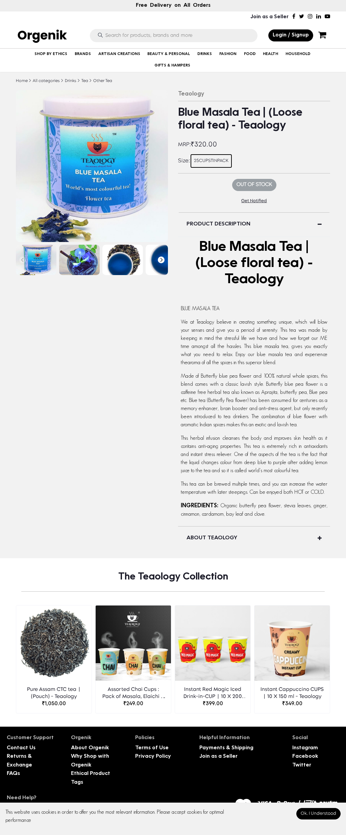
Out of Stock (254, 184)
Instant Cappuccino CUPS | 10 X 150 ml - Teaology (292, 693)
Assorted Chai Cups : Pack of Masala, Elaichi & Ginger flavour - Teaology (133, 693)
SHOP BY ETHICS (50, 54)
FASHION (228, 54)
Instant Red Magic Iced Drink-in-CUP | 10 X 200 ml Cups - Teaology (212, 693)
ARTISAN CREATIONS (119, 54)
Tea (84, 81)
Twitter (301, 765)
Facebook (305, 756)
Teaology (191, 94)
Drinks (70, 81)
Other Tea (102, 81)
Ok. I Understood (318, 813)
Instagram (305, 748)
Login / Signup (291, 35)
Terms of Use (152, 748)
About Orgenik (90, 748)
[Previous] (22, 260)
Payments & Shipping (226, 748)
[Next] (161, 260)
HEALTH (270, 54)
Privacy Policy (153, 756)
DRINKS (204, 54)
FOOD (250, 54)
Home (22, 81)
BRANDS (83, 54)
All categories (46, 81)
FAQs (13, 773)
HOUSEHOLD (298, 54)
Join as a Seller (269, 17)
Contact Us (21, 748)
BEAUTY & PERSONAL (168, 54)
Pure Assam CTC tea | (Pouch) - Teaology (54, 693)
